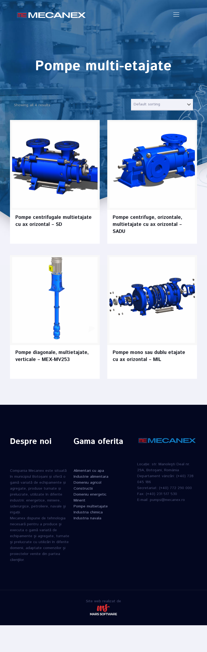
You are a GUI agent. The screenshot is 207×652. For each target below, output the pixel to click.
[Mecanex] (51, 15)
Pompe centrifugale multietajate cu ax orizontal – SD (53, 221)
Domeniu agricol (87, 482)
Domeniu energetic (90, 494)
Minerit (79, 500)
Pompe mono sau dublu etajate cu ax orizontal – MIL (149, 356)
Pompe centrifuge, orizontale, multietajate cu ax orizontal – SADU (147, 224)
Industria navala (87, 518)
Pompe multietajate (91, 506)
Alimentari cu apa (89, 470)
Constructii (83, 488)
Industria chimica (88, 512)
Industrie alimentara (91, 476)
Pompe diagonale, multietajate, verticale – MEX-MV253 (52, 356)
